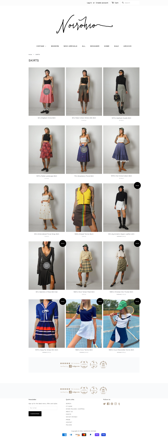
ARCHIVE (128, 46)
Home (30, 54)
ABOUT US (69, 411)
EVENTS (68, 414)
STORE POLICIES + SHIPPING (75, 409)
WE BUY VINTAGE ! (72, 417)
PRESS (68, 419)
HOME (106, 46)
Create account (102, 3)
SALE (116, 46)
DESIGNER (94, 46)
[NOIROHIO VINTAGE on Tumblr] (119, 404)
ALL (83, 46)
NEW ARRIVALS (70, 46)
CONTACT (69, 422)
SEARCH (68, 403)
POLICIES (69, 425)
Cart (116, 3)
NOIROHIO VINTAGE (89, 431)
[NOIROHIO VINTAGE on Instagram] (115, 404)
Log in (89, 3)
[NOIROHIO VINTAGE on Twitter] (104, 404)
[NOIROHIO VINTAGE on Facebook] (108, 404)
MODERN (55, 46)
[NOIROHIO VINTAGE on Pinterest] (112, 404)
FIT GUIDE (69, 406)
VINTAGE (40, 46)
